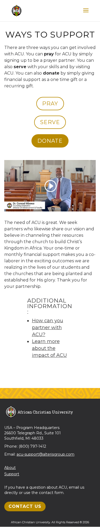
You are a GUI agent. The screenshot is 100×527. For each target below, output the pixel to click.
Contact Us (25, 506)
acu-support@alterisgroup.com (45, 454)
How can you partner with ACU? (47, 327)
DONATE (50, 141)
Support (11, 474)
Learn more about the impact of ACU (49, 348)
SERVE (50, 122)
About (10, 467)
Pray (50, 103)
